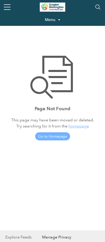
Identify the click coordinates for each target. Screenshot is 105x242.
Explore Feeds (18, 237)
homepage (79, 126)
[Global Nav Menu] (7, 7)
